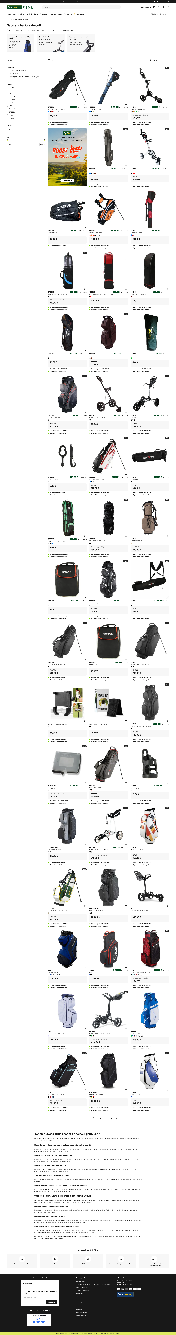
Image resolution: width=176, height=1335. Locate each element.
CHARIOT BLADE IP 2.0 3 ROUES (98, 849)
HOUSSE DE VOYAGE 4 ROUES (139, 294)
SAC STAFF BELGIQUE (137, 849)
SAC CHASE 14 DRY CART (96, 1095)
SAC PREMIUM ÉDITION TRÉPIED (140, 664)
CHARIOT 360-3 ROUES (137, 171)
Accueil (11, 19)
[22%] (108, 147)
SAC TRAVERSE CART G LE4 (56, 1033)
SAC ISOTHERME (94, 665)
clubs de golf (123, 1149)
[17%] (150, 456)
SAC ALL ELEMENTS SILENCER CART (141, 972)
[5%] (108, 517)
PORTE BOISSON (135, 788)
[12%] (67, 394)
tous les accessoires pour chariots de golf (53, 1230)
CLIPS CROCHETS (53, 479)
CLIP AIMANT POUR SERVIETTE (98, 724)
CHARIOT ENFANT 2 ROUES (97, 417)
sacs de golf (35, 30)
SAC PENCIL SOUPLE (95, 109)
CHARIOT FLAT (135, 417)
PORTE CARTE (52, 788)
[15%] (108, 332)
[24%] (150, 579)
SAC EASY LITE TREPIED (96, 787)
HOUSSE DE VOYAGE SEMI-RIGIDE (57, 294)
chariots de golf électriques (46, 1220)
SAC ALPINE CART (53, 972)
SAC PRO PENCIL (135, 479)
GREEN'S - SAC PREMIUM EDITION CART (142, 726)
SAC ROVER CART (94, 356)
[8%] (67, 641)
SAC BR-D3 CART (135, 1033)
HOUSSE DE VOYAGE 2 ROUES (56, 541)
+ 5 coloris (140, 112)
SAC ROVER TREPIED (136, 541)
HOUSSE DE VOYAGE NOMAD (97, 541)
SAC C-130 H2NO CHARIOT (96, 910)
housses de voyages (91, 1189)
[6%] (67, 271)
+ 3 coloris (58, 112)
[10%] (150, 86)
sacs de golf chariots (43, 1159)
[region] (26, 73)
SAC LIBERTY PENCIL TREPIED (56, 109)
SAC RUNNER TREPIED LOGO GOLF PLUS (59, 910)
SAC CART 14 (93, 972)
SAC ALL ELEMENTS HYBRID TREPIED (58, 1095)
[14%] (150, 517)
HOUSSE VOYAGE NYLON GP (138, 356)
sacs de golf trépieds (57, 1169)
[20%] (108, 826)
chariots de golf (47, 30)
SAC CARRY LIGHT (136, 603)
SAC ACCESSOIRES (53, 603)
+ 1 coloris (99, 235)
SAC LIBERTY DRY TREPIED (97, 479)
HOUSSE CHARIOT (53, 233)
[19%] (108, 456)
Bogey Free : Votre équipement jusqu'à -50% (76, 1)
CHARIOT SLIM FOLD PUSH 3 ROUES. (99, 1033)
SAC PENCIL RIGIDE (136, 233)
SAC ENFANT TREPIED (95, 233)
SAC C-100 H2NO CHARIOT (55, 849)
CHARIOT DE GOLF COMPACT (139, 109)
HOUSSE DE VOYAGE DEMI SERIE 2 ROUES (101, 294)
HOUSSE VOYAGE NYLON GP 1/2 (57, 356)
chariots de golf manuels (45, 1210)
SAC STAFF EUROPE (136, 1095)
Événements (46, 1310)
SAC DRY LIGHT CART (54, 417)
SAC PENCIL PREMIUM (95, 171)
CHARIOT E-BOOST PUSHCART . (140, 910)
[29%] (150, 641)
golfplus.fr (80, 1230)
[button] (167, 7)
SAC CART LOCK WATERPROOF (98, 603)
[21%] (150, 702)
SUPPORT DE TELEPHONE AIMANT (57, 724)
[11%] (150, 394)
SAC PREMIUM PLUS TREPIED (56, 664)
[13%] (150, 826)
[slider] (7, 140)
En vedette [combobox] (153, 60)
